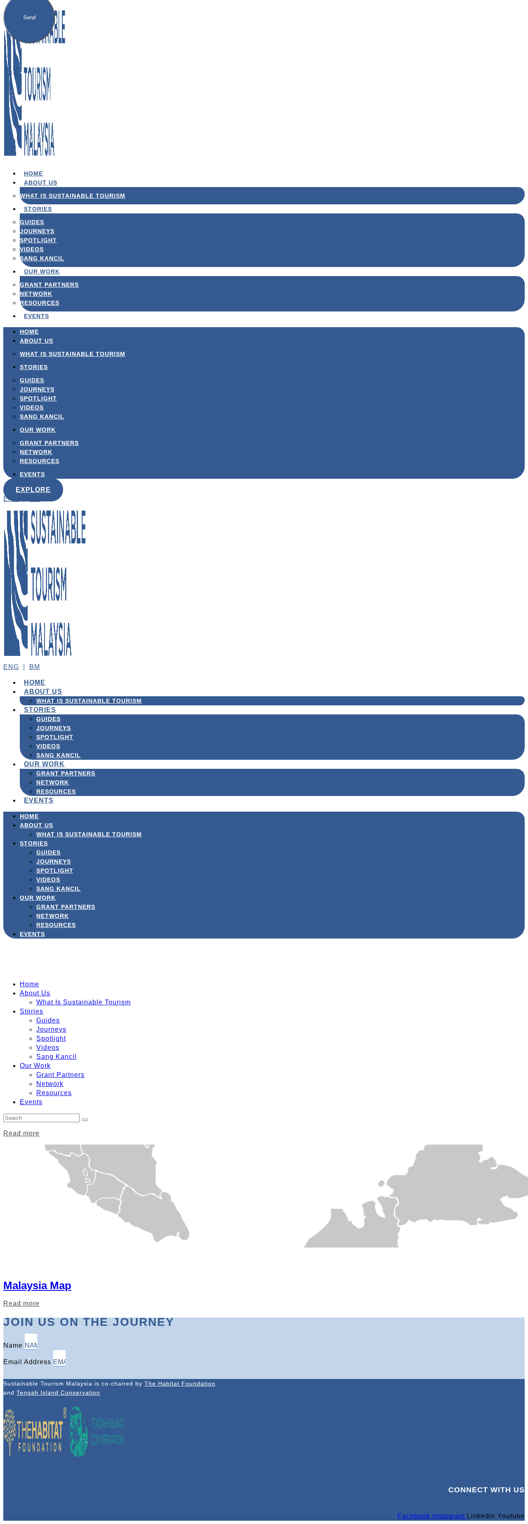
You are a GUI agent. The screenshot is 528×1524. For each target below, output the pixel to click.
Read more (21, 1133)
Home (33, 173)
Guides (32, 222)
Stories (38, 209)
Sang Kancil (42, 258)
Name (14, 1345)
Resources (39, 303)
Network (36, 293)
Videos (32, 249)
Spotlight (38, 240)
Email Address (28, 1361)
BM (34, 498)
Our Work (42, 271)
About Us (40, 182)
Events (36, 316)
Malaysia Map (37, 1285)
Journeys (37, 231)
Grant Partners (49, 284)
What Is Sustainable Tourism (72, 195)
